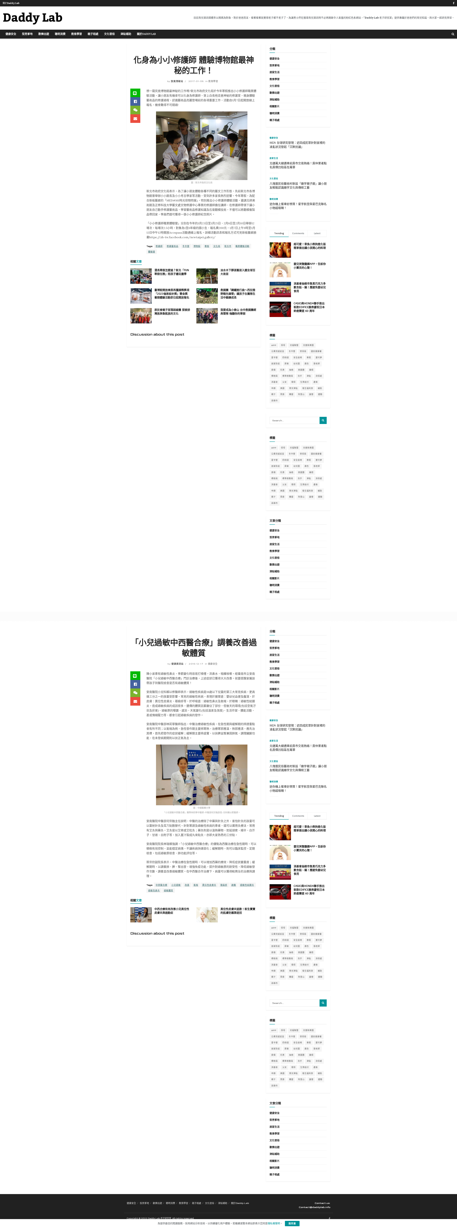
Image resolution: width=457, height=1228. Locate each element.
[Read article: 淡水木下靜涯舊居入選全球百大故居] (207, 276)
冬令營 (185, 246)
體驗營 (151, 252)
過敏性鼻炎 (154, 890)
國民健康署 (316, 351)
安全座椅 (297, 357)
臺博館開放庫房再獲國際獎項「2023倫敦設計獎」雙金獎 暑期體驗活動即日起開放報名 (171, 293)
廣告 (307, 364)
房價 (273, 370)
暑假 (311, 370)
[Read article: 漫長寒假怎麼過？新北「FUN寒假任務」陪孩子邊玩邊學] (141, 276)
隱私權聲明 (274, 1223)
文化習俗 (109, 34)
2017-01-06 (196, 81)
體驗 (320, 394)
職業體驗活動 (242, 246)
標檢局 (274, 376)
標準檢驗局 (287, 376)
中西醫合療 (161, 885)
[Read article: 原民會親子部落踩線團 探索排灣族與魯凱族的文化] (141, 315)
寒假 (207, 246)
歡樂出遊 (43, 34)
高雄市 (274, 401)
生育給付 (304, 382)
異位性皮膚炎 (209, 885)
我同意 (292, 1223)
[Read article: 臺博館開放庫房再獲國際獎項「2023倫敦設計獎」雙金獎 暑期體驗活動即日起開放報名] (141, 296)
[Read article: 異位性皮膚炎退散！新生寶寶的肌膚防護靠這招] (207, 915)
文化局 (216, 246)
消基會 (274, 382)
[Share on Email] (135, 118)
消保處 (319, 376)
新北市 (227, 246)
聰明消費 (60, 34)
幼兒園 (296, 364)
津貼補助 (125, 34)
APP (273, 345)
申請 (273, 388)
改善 (187, 885)
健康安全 (11, 34)
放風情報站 (177, 81)
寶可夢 (319, 357)
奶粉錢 (285, 357)
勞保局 (303, 351)
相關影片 (275, 106)
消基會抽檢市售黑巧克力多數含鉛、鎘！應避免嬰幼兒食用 (310, 287)
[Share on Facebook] (135, 101)
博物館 (197, 246)
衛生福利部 (307, 388)
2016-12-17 (196, 663)
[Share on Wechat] (135, 110)
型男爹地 (27, 34)
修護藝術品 (172, 246)
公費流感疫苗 (277, 351)
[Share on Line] (135, 93)
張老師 (316, 364)
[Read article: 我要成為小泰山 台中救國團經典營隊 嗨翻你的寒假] (207, 315)
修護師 (159, 246)
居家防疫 (275, 364)
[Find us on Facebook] (453, 3)
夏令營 (274, 357)
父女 (284, 382)
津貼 (309, 376)
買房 (282, 394)
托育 (282, 370)
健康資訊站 (177, 663)
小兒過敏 (176, 885)
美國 (282, 388)
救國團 (301, 370)
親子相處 (93, 34)
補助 (320, 388)
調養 (233, 885)
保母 (283, 345)
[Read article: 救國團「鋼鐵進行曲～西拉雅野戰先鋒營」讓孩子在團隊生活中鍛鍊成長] (207, 296)
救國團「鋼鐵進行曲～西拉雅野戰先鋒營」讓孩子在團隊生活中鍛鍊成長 (237, 293)
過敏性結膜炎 (247, 885)
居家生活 (275, 72)
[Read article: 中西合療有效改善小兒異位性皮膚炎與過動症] (141, 915)
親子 (273, 394)
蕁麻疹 (223, 885)
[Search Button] (453, 34)
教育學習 (76, 34)
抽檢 (291, 370)
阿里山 (301, 394)
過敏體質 (168, 890)
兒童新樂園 (308, 345)
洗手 (300, 376)
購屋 (291, 394)
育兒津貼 (293, 388)
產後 (315, 382)
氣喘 (196, 885)
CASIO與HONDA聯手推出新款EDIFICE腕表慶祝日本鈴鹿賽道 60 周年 (309, 307)
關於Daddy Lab (11, 3)
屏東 (287, 364)
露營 (311, 394)
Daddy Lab (32, 18)
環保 (293, 382)
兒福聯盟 (294, 345)
